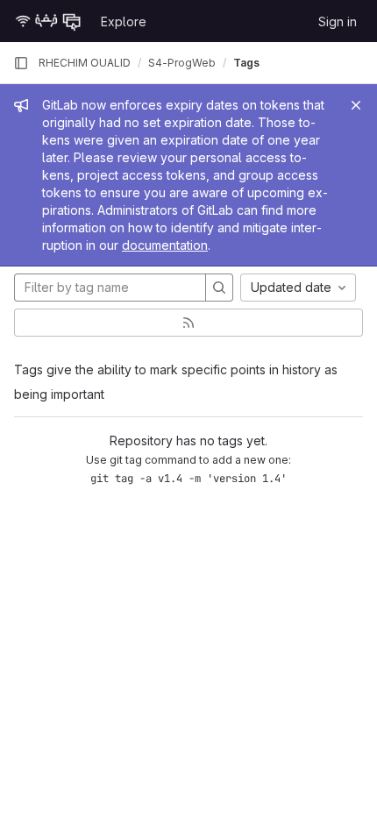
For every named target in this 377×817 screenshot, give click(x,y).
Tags (246, 62)
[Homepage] (48, 21)
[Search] (219, 288)
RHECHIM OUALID (85, 62)
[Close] (355, 105)
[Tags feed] (188, 323)
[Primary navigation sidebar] (21, 63)
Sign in (337, 21)
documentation (165, 245)
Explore (123, 21)
